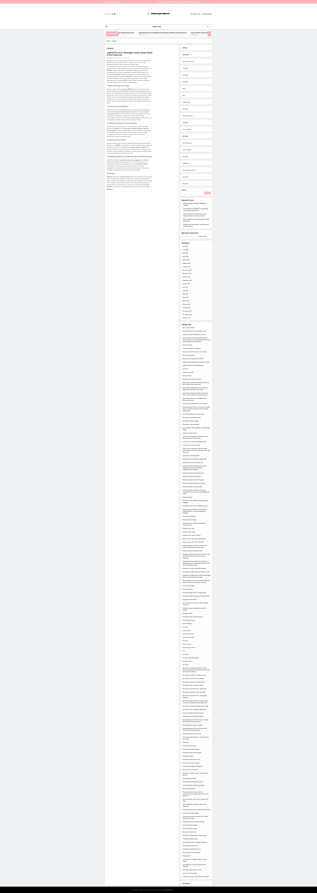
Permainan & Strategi (188, 586)
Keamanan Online (187, 497)
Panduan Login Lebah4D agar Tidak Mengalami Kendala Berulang (155, 33)
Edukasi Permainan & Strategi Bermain (193, 365)
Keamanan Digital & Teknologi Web (192, 486)
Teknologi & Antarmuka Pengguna (192, 752)
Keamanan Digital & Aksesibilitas (192, 476)
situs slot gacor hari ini (189, 170)
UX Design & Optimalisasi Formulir (192, 870)
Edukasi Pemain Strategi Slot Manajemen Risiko (196, 362)
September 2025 (187, 280)
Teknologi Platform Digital (190, 825)
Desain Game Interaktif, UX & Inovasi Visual (195, 352)
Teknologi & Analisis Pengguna (191, 749)
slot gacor (185, 75)
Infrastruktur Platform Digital (191, 421)
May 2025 (185, 294)
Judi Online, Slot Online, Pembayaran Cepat (194, 442)
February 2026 (186, 263)
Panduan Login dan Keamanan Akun (192, 551)
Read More (109, 189)
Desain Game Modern (189, 355)
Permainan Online (187, 613)
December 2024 (187, 311)
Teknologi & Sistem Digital (190, 769)
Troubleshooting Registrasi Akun (192, 849)
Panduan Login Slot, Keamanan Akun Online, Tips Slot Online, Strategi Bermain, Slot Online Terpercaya (196, 556)
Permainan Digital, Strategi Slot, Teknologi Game (196, 596)
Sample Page (157, 26)
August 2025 (186, 284)
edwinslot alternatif (188, 372)
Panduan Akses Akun (188, 528)
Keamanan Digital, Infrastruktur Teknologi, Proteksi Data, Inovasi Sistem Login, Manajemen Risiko (196, 492)
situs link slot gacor (188, 61)
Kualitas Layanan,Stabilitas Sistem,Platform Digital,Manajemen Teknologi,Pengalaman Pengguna (195, 511)
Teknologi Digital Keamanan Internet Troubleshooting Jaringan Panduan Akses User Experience (196, 793)
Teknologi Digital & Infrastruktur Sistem (193, 785)
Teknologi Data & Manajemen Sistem (193, 782)
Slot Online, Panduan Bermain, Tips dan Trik (195, 689)
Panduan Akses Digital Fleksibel (191, 535)
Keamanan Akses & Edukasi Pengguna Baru (195, 459)
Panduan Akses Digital (189, 532)
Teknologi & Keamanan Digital (191, 763)
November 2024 (187, 314)
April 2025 (185, 297)
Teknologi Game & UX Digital (191, 813)
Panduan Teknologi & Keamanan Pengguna (194, 568)
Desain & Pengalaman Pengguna (191, 348)
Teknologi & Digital (188, 756)
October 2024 (186, 318)
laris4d (134, 82)
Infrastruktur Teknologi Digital (191, 424)
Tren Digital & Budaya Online (190, 845)
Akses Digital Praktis (188, 327)
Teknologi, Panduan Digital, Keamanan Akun (195, 835)
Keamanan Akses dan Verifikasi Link (193, 462)
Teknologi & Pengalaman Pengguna (192, 766)
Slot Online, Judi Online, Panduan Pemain (194, 682)
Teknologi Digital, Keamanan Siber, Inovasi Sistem (196, 809)
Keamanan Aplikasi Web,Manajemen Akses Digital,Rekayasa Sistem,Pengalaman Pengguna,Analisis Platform (195, 467)
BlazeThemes (169, 890)
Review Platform (187, 623)
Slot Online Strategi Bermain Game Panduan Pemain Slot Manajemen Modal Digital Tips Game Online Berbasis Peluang (196, 670)
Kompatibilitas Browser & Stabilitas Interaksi (195, 506)
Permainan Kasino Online (190, 599)
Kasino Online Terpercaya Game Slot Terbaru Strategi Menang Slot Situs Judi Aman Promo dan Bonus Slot (196, 450)
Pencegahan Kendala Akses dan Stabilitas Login (196, 572)
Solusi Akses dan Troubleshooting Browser (195, 709)
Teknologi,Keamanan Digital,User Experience (195, 842)
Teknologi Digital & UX (189, 788)
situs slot (185, 68)
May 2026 (185, 253)
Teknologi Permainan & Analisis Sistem (193, 822)
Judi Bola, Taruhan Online (190, 433)
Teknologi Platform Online (190, 828)
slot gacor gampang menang (190, 658)
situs (184, 88)
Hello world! (202, 236)
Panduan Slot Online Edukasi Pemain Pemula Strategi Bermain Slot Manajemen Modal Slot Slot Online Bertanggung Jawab (196, 563)
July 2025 (185, 287)
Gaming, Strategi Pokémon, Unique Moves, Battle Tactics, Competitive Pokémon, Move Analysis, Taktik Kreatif (196, 409)
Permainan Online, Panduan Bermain (193, 617)
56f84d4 (110, 58)
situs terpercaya (187, 143)
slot (184, 95)
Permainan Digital (188, 589)
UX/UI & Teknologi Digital (190, 873)
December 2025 (187, 270)
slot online (186, 664)
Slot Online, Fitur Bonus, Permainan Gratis (194, 675)
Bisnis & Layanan (187, 345)
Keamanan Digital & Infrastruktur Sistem (194, 483)
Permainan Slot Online (189, 620)
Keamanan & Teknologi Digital (191, 455)
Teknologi (185, 742)
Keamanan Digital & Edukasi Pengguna (193, 480)
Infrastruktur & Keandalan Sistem (192, 417)
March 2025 (186, 301)
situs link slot (186, 102)
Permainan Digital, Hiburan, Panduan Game (194, 592)
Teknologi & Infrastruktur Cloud (191, 759)
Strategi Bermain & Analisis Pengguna (193, 716)
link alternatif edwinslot (189, 516)
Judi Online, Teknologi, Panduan (191, 445)
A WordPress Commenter (190, 236)
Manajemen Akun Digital (189, 520)
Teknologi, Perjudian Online (190, 839)
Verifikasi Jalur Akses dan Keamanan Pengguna (196, 876)
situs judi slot (186, 630)
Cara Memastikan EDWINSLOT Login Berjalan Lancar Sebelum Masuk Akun (180, 1)
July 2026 (185, 246)
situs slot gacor (187, 129)
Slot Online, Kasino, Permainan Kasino (193, 685)
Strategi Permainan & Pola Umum (192, 734)
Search (184, 190)
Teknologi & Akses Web (189, 746)
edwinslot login (187, 375)
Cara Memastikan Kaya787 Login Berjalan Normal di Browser (197, 33)
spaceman (185, 163)
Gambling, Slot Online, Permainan (192, 379)
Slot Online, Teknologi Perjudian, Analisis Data (195, 706)
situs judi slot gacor (188, 634)
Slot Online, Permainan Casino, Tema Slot (194, 692)
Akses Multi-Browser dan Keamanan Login (194, 331)
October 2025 (186, 277)
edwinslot (185, 369)
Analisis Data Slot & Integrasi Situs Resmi (194, 334)
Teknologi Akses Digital (189, 778)
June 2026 (185, 249)
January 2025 (186, 307)
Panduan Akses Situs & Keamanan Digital (194, 539)
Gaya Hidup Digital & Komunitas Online (193, 414)
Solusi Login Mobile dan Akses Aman (193, 713)
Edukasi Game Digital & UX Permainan (193, 358)
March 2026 (186, 260)
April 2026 (185, 256)
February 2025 (186, 304)
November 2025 (187, 273)
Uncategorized (187, 856)
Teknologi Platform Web (189, 832)
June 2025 (185, 290)
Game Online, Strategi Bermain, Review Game (195, 403)
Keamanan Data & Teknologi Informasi (193, 473)
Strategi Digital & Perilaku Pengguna (193, 725)
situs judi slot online (188, 637)
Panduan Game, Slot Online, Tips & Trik (193, 542)
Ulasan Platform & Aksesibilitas (191, 852)
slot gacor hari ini (187, 116)
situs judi (185, 627)
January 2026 (186, 266)
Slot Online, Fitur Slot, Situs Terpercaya (193, 678)
